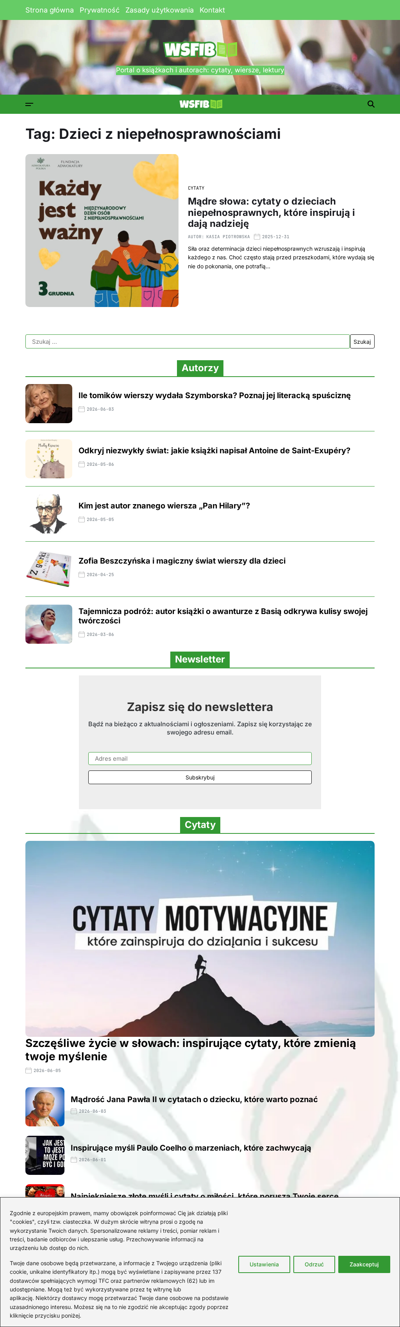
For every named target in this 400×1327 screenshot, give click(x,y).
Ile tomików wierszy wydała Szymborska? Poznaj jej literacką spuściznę (215, 395)
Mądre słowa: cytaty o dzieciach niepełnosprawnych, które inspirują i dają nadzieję (271, 213)
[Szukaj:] (187, 341)
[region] (200, 1262)
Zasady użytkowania (159, 10)
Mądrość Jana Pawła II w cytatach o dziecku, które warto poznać (194, 1099)
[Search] (371, 104)
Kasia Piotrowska (228, 236)
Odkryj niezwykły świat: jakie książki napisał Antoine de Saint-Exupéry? (214, 450)
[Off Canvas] (29, 104)
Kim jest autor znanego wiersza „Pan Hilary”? (164, 505)
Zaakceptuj (364, 1264)
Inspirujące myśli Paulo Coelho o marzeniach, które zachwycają (191, 1148)
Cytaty (196, 188)
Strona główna (49, 10)
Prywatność (100, 10)
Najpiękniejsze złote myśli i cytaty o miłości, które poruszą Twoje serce (205, 1196)
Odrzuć (314, 1264)
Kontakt (212, 10)
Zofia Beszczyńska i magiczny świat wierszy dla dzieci (182, 561)
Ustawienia (264, 1264)
